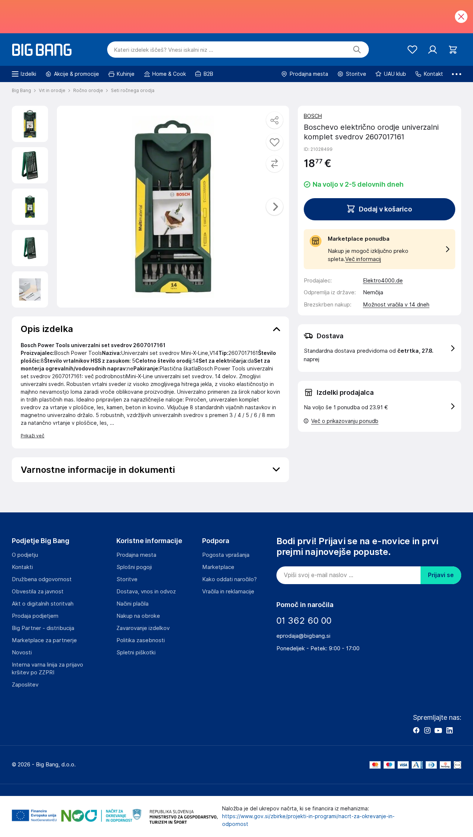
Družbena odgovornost (42, 579)
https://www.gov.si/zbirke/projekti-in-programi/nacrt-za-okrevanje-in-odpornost (308, 820)
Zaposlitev (25, 684)
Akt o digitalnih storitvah (43, 603)
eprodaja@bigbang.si (303, 636)
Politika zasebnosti (140, 640)
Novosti (22, 652)
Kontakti (22, 567)
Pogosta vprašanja (225, 555)
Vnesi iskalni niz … (163, 50)
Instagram (427, 730)
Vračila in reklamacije (228, 591)
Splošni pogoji (134, 567)
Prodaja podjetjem (35, 616)
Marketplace (218, 567)
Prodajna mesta (136, 555)
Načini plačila (132, 603)
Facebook (416, 730)
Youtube (438, 730)
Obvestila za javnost (38, 591)
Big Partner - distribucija (43, 628)
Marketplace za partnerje (44, 640)
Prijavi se (441, 575)
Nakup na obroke (138, 616)
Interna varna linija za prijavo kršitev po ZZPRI (47, 668)
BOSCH (313, 116)
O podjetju (25, 555)
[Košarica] (453, 49)
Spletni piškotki (136, 652)
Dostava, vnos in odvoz (146, 591)
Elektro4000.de (383, 280)
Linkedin (449, 730)
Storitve (126, 579)
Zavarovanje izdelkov (143, 628)
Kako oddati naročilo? (229, 579)
